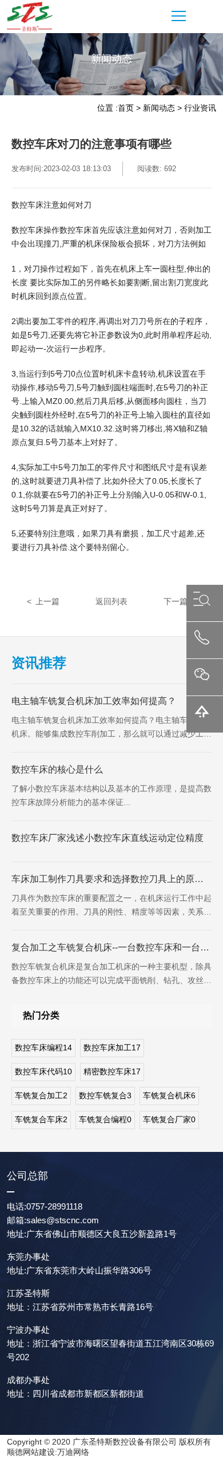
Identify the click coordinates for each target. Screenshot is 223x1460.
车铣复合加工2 (41, 1095)
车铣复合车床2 (41, 1119)
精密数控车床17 (112, 1071)
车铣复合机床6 (169, 1095)
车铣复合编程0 (105, 1119)
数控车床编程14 (43, 1047)
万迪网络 (73, 1452)
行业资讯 (200, 107)
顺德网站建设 (31, 1452)
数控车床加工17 (112, 1047)
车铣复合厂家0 (169, 1119)
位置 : (107, 107)
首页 (126, 107)
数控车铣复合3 (105, 1095)
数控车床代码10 (43, 1071)
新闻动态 (159, 107)
